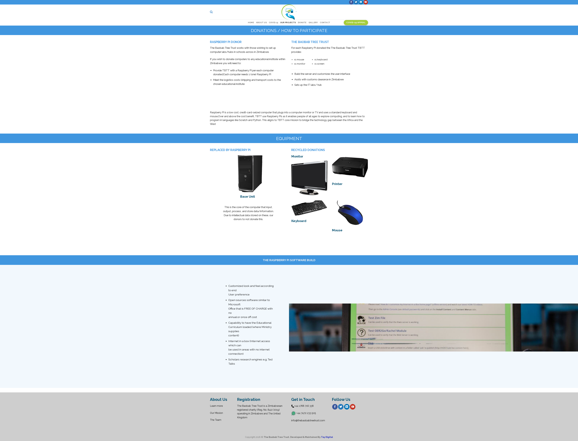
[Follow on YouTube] (366, 2)
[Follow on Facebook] (351, 2)
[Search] (211, 12)
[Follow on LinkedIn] (361, 2)
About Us (261, 22)
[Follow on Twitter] (356, 2)
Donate (302, 22)
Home (251, 22)
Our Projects (288, 22)
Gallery (313, 22)
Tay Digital (327, 437)
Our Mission (216, 413)
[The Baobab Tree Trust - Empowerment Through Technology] (289, 12)
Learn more (216, 405)
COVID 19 (273, 22)
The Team (215, 419)
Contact (325, 22)
